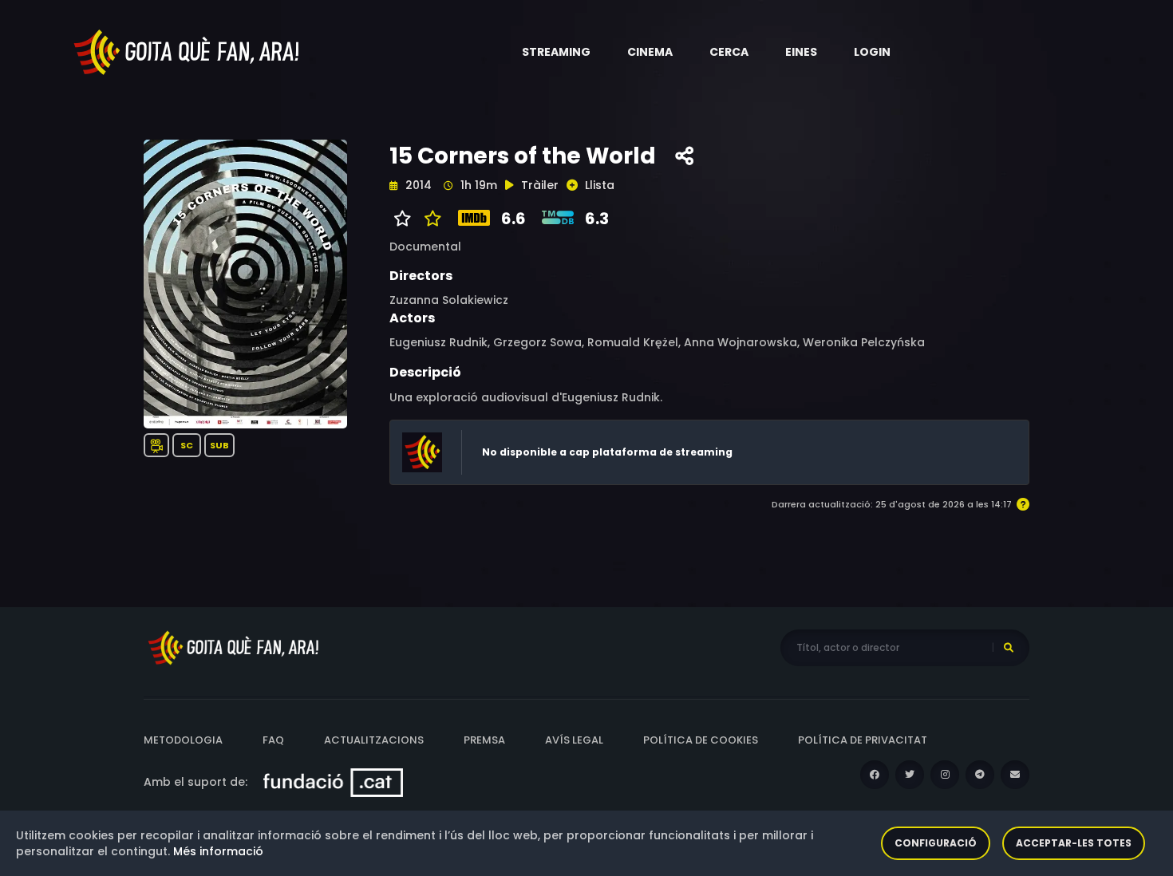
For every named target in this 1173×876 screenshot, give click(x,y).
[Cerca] (1008, 648)
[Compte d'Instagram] (944, 774)
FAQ (273, 740)
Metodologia (183, 740)
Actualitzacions (374, 740)
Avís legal (574, 740)
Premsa (484, 740)
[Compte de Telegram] (980, 774)
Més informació (218, 851)
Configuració (936, 843)
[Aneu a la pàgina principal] (187, 51)
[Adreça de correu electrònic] (1015, 774)
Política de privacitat (862, 740)
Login (872, 52)
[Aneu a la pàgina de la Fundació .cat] (333, 782)
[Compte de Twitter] (909, 774)
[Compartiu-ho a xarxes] (684, 156)
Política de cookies (700, 740)
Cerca (728, 52)
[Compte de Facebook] (874, 774)
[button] (556, 52)
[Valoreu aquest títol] (429, 219)
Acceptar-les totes (1074, 843)
